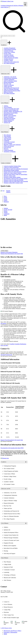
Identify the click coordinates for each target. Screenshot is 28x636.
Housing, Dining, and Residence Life (13, 111)
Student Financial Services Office (12, 90)
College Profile (7, 137)
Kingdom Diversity (8, 114)
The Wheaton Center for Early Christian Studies (15, 178)
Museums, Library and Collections (12, 144)
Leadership (6, 140)
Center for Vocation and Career (11, 108)
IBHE (5, 634)
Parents (5, 211)
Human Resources (8, 607)
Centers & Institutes (6, 163)
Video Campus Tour (9, 615)
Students (6, 208)
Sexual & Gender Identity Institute (12, 177)
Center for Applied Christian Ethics (12, 166)
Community (7, 213)
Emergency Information (10, 632)
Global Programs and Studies (11, 57)
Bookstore (6, 201)
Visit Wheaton (7, 136)
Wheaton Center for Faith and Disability (13, 180)
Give (7, 7)
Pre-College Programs (9, 63)
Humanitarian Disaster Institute (11, 170)
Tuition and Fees (8, 86)
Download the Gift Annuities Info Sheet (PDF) (12, 448)
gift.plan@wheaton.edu (6, 354)
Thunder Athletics (8, 191)
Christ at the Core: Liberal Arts (11, 62)
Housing (6, 551)
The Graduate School (9, 468)
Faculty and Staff (8, 209)
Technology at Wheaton (9, 151)
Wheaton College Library (10, 476)
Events (5, 197)
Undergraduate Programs (10, 49)
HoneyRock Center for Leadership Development (16, 168)
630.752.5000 (4, 596)
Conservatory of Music (9, 52)
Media (5, 215)
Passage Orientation (8, 117)
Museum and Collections (10, 577)
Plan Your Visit (7, 83)
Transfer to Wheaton (9, 85)
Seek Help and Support (9, 118)
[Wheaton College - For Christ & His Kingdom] (5, 458)
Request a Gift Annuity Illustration (9, 252)
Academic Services (8, 59)
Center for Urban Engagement (11, 167)
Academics (3, 5)
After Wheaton (7, 139)
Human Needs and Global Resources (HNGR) (15, 171)
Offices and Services (9, 146)
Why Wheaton (7, 135)
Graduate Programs (8, 50)
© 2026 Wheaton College (6, 628)
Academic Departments (9, 48)
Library (5, 200)
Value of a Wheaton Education (11, 89)
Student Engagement (9, 119)
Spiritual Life (7, 122)
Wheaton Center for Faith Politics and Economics (16, 181)
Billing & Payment (8, 92)
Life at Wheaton (19, 5)
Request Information (9, 82)
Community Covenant (9, 142)
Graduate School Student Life (11, 110)
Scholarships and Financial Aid (11, 87)
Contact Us (6, 601)
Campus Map (7, 609)
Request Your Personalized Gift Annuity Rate (12, 253)
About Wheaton (4, 131)
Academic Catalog (8, 60)
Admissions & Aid (10, 5)
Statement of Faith (8, 567)
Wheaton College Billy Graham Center (13, 182)
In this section (4, 250)
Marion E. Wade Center (9, 175)
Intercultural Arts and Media (11, 112)
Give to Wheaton (8, 143)
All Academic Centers (9, 484)
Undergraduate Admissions (10, 78)
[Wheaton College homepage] (7, 1)
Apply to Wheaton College (10, 81)
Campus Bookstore (8, 150)
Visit (5, 7)
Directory (6, 148)
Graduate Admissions (9, 79)
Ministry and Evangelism (10, 115)
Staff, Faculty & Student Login (11, 617)
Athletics (6, 106)
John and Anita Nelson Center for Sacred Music (15, 174)
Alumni (5, 212)
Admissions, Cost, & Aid (10, 76)
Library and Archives (9, 56)
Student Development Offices (11, 532)
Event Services (7, 147)
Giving (5, 199)
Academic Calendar (8, 55)
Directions (6, 612)
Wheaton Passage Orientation (11, 537)
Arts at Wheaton (8, 107)
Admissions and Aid (5, 488)
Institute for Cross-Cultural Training (12, 173)
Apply (2, 7)
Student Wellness (8, 121)
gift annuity (3, 323)
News (5, 196)
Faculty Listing (7, 53)
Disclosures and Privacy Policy (12, 630)
